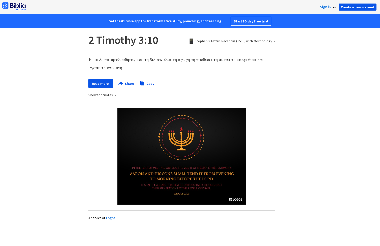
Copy (150, 83)
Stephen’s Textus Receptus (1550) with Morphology (233, 41)
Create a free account (358, 7)
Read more (100, 83)
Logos (110, 218)
